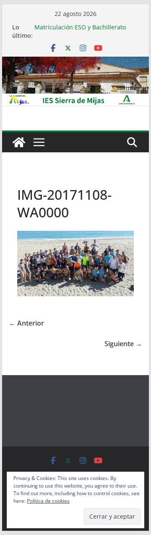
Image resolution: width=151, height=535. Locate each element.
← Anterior (26, 323)
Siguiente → (123, 343)
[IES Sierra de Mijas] (75, 62)
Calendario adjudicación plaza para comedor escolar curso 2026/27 (84, 23)
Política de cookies (48, 500)
